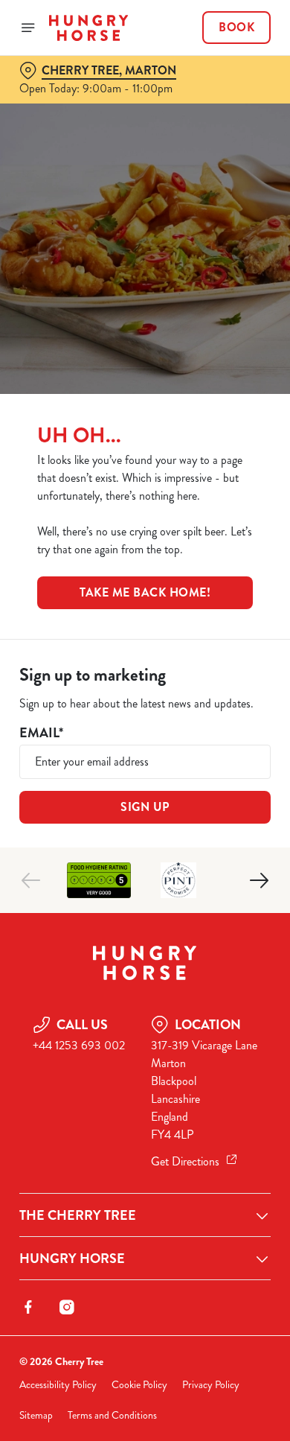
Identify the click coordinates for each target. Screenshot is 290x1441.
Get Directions (185, 1161)
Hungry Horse (72, 1258)
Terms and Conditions (112, 1415)
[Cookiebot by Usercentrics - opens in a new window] (208, 438)
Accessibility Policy (58, 1385)
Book (236, 27)
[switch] (252, 741)
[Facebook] (28, 1307)
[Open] (28, 27)
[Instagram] (67, 1307)
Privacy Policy (210, 1385)
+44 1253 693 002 (79, 1045)
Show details (210, 894)
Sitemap (36, 1415)
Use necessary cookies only (145, 990)
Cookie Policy (139, 1385)
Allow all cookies (145, 941)
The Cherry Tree (77, 1215)
